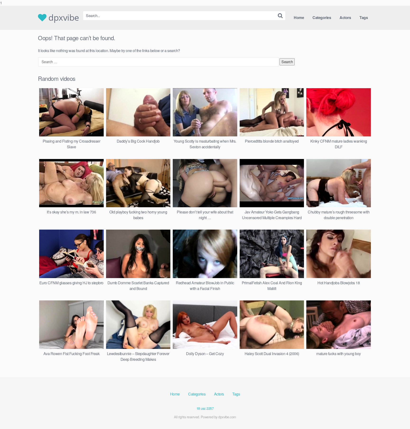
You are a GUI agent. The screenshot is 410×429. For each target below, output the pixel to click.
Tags (363, 17)
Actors (345, 17)
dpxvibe (63, 17)
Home (299, 17)
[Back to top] (397, 415)
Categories (321, 17)
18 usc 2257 (205, 408)
